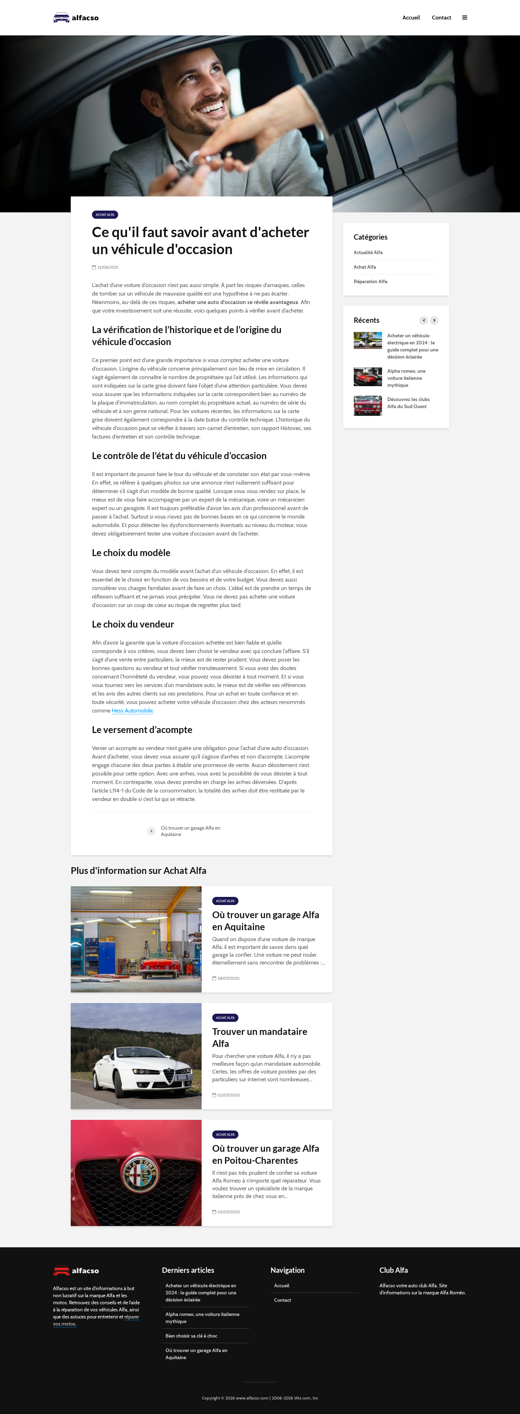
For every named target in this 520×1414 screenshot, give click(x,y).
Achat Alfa (105, 214)
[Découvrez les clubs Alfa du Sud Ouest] (368, 405)
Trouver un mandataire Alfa (259, 1037)
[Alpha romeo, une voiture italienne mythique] (368, 376)
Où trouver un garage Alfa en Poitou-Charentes (265, 1154)
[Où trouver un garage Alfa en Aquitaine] (136, 938)
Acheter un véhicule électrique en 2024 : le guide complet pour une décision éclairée (201, 1292)
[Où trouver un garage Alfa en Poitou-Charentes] (136, 1172)
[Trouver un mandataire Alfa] (136, 1055)
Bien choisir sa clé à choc (191, 1336)
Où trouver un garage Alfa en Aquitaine (265, 920)
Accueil (411, 17)
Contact (441, 17)
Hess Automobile (132, 710)
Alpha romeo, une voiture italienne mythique (406, 378)
